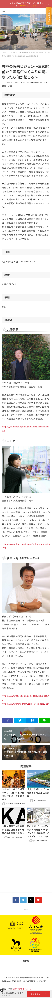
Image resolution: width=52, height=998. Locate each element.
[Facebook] (16, 900)
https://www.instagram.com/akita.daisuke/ (25, 703)
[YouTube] (38, 900)
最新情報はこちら (28, 5)
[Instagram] (31, 900)
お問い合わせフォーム (22, 988)
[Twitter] (23, 900)
